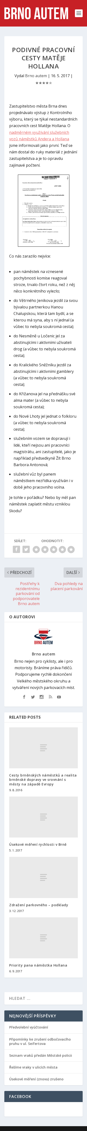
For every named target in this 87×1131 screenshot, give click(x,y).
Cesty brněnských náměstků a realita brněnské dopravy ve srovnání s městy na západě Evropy (43, 779)
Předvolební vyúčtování (28, 1027)
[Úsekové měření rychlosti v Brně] (43, 817)
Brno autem (36, 75)
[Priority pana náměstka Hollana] (43, 937)
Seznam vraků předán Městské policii (40, 1055)
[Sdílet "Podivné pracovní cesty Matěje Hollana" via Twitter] (26, 549)
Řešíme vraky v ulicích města (33, 1067)
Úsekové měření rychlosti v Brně (38, 844)
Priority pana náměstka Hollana (38, 965)
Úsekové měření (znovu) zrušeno (36, 1079)
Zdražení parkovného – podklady (38, 905)
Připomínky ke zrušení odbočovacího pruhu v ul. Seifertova (40, 1041)
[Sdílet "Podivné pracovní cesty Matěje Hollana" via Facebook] (16, 549)
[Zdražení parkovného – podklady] (43, 877)
